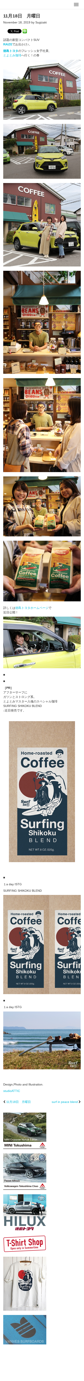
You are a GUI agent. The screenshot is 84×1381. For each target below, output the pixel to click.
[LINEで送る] (25, 31)
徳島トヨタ (10, 50)
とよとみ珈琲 (12, 55)
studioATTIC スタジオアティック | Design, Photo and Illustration (20, 4)
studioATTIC (11, 1091)
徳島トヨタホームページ (31, 608)
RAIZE (7, 44)
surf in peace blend (65, 1102)
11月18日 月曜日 (18, 1102)
